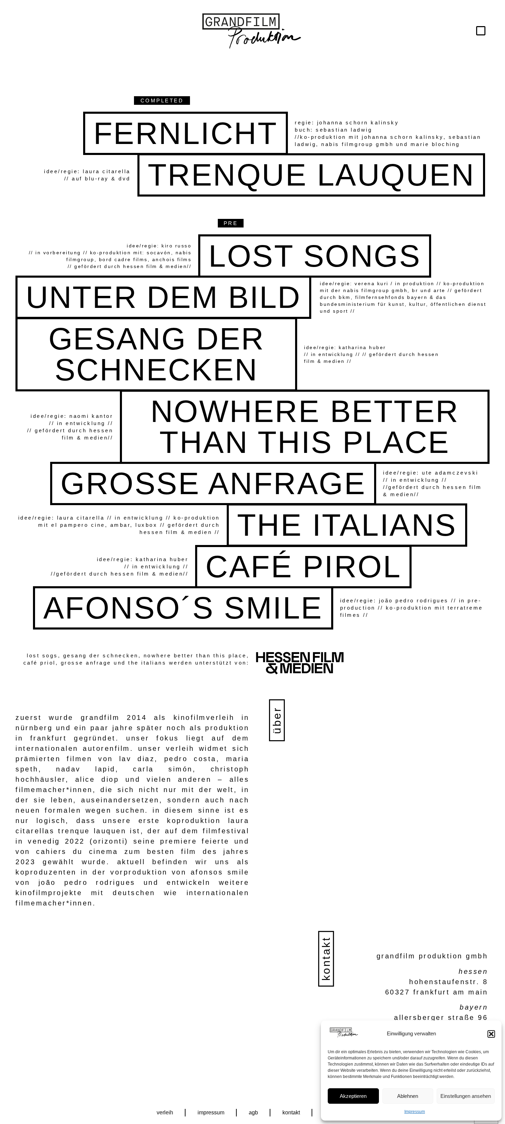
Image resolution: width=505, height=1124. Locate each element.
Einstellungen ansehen (465, 1096)
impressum (211, 1112)
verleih (165, 1112)
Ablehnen (407, 1096)
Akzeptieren (353, 1096)
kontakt (291, 1112)
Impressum (414, 1111)
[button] (491, 1034)
